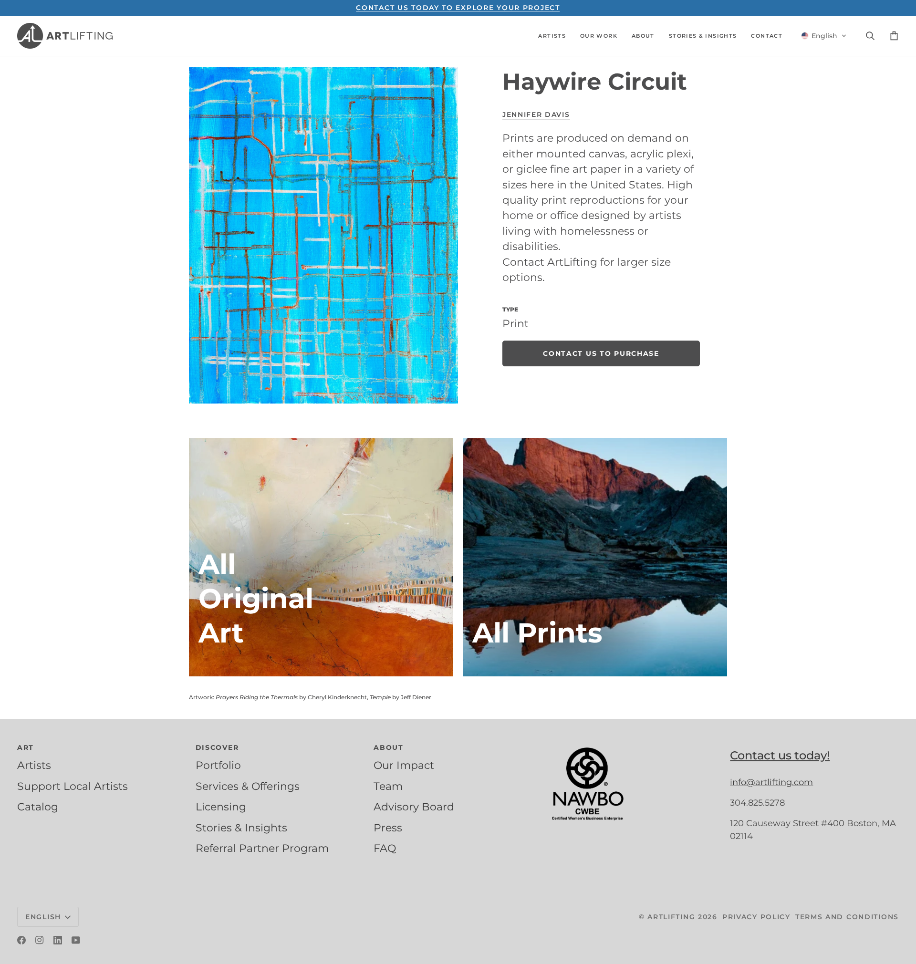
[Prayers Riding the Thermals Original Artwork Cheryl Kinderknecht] (321, 557)
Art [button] (25, 747)
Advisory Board (414, 806)
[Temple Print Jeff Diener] (595, 557)
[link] (601, 354)
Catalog (37, 806)
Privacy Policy (756, 916)
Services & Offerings (248, 786)
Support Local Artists (72, 786)
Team (388, 786)
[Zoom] (323, 235)
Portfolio (218, 765)
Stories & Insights (241, 827)
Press (388, 827)
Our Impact (404, 765)
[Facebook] (21, 940)
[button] (552, 36)
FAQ (385, 848)
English (43, 916)
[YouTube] (76, 940)
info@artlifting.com (771, 782)
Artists (34, 765)
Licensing (221, 806)
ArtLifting (671, 916)
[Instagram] (39, 940)
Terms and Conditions (847, 916)
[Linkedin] (57, 940)
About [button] (389, 747)
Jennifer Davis (536, 114)
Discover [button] (217, 747)
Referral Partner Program (262, 848)
